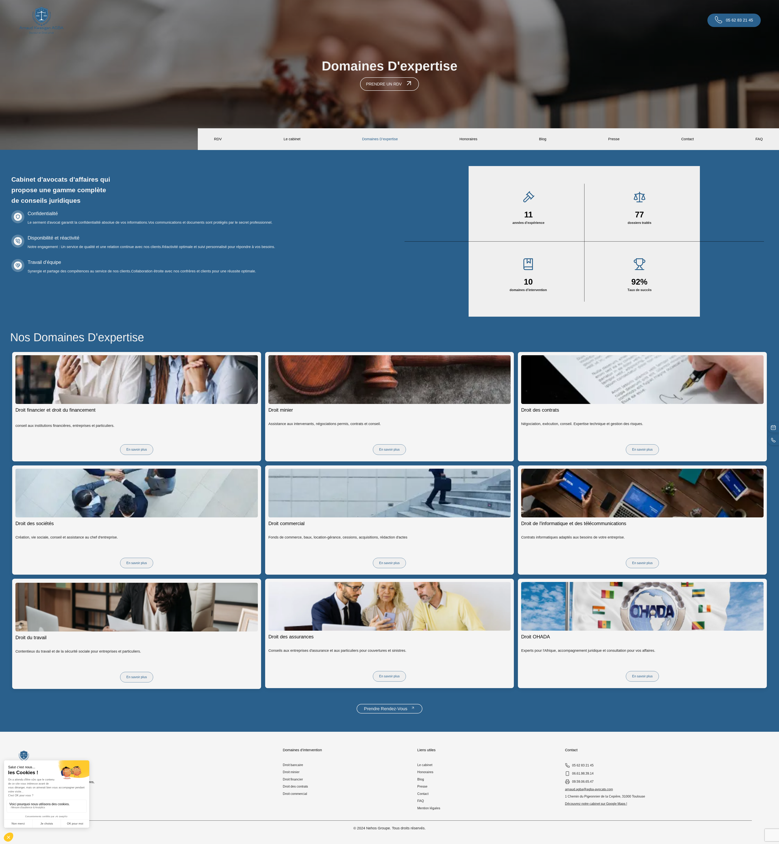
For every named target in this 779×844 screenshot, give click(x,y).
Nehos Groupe (378, 828)
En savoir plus (136, 449)
